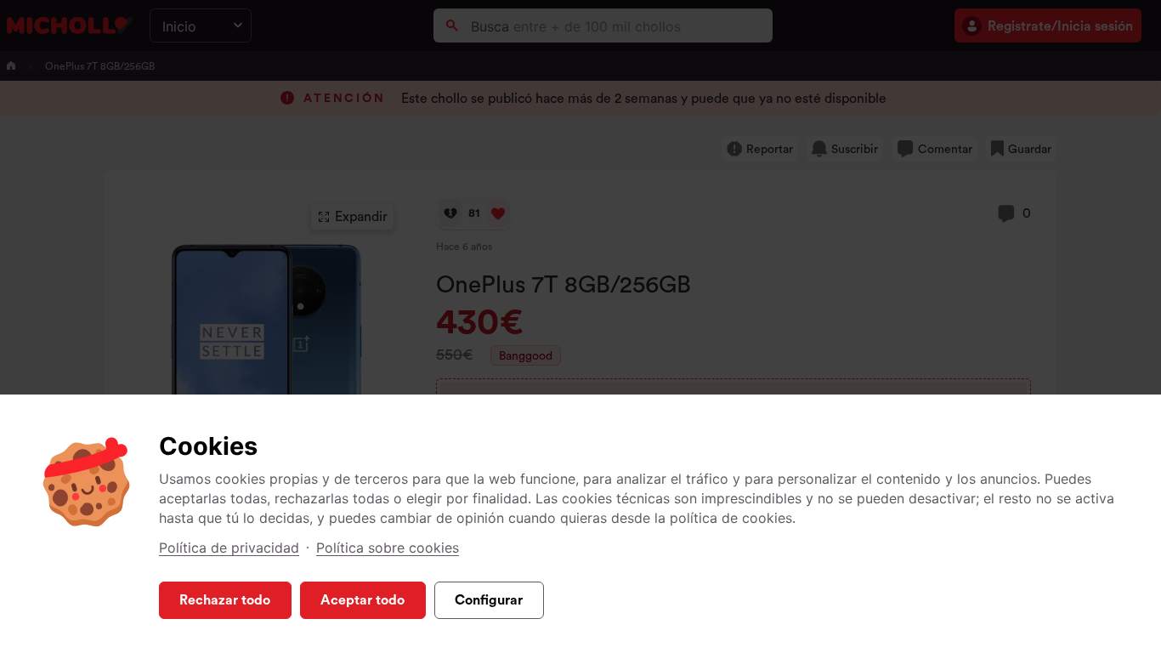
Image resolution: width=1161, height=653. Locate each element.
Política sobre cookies (387, 547)
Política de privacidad (229, 547)
